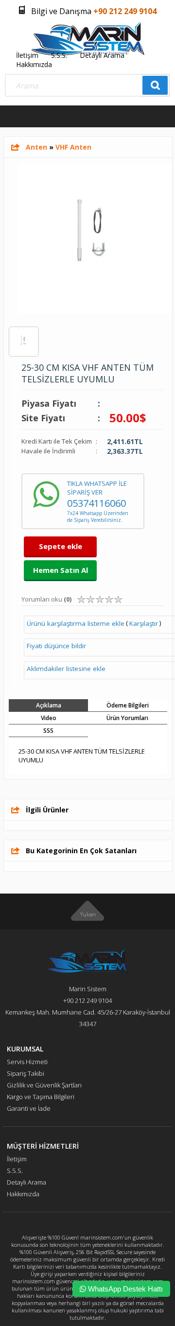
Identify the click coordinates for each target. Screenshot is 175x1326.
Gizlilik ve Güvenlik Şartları (44, 1085)
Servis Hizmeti (27, 1061)
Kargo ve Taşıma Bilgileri (40, 1096)
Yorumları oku (46, 599)
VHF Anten (73, 147)
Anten (36, 147)
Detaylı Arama (102, 55)
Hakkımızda (34, 64)
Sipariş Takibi (25, 1073)
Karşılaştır (143, 623)
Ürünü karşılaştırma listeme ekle (75, 623)
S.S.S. (59, 55)
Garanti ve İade (29, 1108)
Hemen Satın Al (60, 570)
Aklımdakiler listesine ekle (66, 668)
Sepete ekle (60, 546)
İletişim (27, 55)
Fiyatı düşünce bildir (56, 645)
